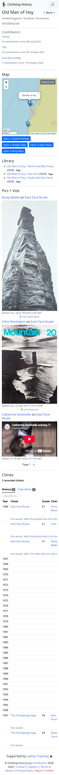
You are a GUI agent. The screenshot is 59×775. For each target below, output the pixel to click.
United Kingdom (11, 18)
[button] (29, 103)
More (49, 12)
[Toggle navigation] (52, 4)
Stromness (42, 18)
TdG (4, 47)
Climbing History (19, 4)
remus (6, 36)
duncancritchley (11, 58)
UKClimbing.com (11, 23)
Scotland (29, 18)
